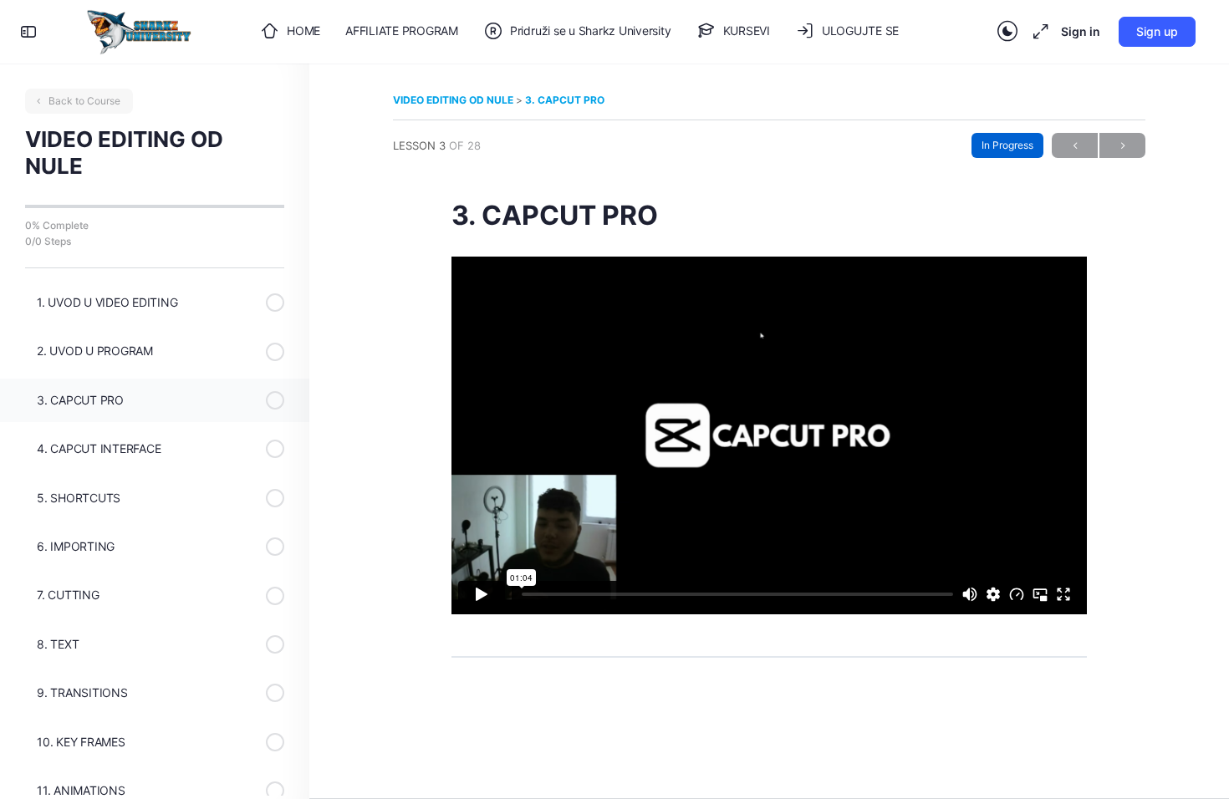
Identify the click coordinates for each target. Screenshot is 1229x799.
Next (1122, 145)
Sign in (1080, 31)
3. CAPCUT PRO (564, 100)
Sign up (1157, 31)
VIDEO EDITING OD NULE (454, 100)
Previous (1075, 145)
